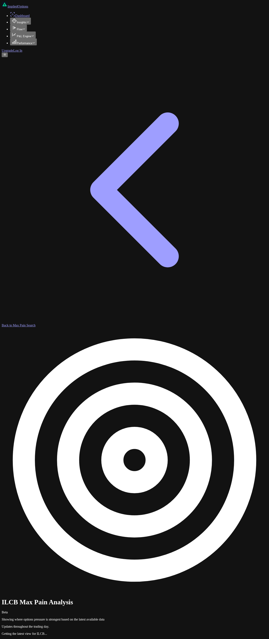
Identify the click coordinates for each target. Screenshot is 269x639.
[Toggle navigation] (5, 55)
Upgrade (7, 50)
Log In (17, 50)
